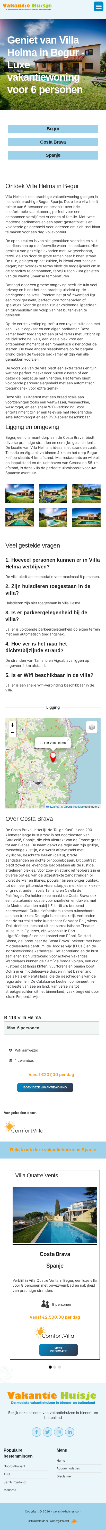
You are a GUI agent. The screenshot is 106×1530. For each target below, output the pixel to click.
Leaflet (54, 806)
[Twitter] (47, 1432)
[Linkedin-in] (69, 1432)
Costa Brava (36, 819)
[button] (98, 6)
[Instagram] (58, 1432)
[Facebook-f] (36, 1432)
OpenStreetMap (74, 806)
